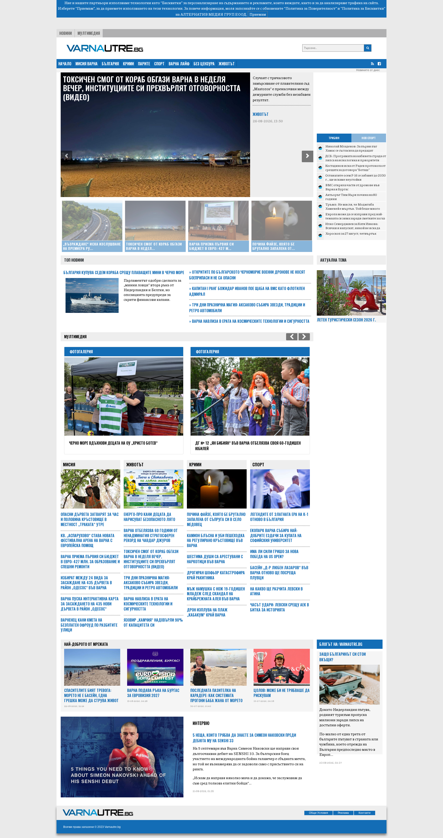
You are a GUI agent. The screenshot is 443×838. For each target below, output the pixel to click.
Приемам (257, 14)
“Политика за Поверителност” (310, 8)
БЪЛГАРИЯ (110, 63)
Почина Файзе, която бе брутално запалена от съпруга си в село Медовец (216, 519)
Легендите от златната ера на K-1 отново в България (279, 517)
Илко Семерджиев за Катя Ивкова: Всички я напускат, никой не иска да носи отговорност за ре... (352, 227)
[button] (66, 156)
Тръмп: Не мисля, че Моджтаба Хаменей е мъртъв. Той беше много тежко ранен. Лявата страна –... (352, 208)
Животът (261, 114)
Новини (65, 33)
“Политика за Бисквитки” (363, 8)
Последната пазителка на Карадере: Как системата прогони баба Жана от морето (216, 695)
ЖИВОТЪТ (227, 63)
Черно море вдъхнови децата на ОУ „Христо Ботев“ (113, 443)
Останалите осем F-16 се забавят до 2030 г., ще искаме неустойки (355, 177)
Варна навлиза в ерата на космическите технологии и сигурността (249, 321)
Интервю (201, 723)
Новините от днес (368, 70)
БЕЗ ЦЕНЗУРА (204, 63)
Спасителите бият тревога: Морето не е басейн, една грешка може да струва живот (91, 695)
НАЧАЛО (64, 63)
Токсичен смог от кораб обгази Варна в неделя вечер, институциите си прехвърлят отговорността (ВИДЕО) (151, 88)
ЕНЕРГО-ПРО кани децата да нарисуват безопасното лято (149, 517)
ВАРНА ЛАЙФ (179, 63)
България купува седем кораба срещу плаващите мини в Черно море (123, 272)
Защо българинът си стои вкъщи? (342, 656)
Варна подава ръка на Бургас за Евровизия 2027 (153, 693)
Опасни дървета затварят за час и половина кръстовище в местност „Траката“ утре (90, 519)
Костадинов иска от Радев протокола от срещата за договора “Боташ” (355, 167)
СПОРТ (159, 63)
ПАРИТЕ (144, 63)
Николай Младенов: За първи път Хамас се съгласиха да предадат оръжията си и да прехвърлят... (351, 150)
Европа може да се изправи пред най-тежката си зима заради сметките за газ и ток (355, 218)
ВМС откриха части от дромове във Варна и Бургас (352, 187)
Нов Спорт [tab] (369, 138)
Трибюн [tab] (334, 138)
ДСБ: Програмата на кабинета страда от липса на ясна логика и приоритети (355, 157)
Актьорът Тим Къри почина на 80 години (351, 196)
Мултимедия (89, 33)
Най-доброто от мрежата (86, 644)
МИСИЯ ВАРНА (86, 63)
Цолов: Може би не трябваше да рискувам (282, 693)
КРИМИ (128, 63)
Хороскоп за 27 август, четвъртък (350, 233)
